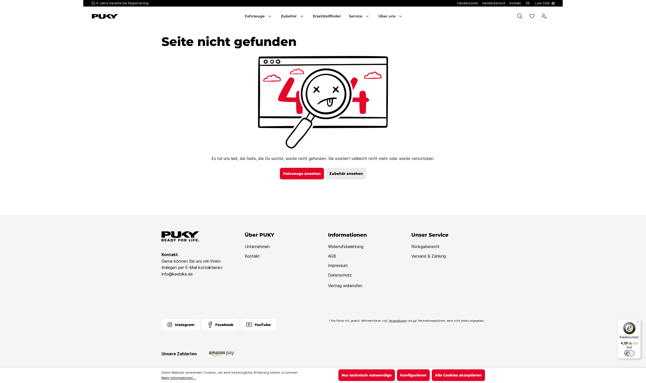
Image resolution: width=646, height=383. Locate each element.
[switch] (629, 353)
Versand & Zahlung (428, 256)
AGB (332, 256)
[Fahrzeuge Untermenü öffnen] (270, 16)
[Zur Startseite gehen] (128, 16)
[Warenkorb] (554, 16)
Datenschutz (340, 275)
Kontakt (252, 256)
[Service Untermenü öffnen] (367, 16)
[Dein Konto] (544, 16)
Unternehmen (257, 246)
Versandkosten (398, 320)
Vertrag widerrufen (345, 285)
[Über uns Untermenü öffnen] (401, 16)
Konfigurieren (413, 375)
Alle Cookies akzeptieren (458, 375)
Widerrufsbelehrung (345, 246)
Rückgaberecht (425, 246)
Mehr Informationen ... (179, 378)
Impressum (338, 265)
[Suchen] (519, 16)
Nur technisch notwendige (367, 375)
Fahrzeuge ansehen (302, 173)
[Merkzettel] (531, 16)
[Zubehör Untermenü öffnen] (302, 16)
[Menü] (638, 322)
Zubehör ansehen (346, 173)
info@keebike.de (177, 274)
